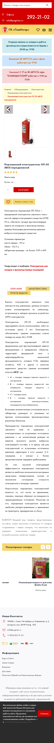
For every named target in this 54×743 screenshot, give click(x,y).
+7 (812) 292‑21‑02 (15, 635)
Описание (16, 288)
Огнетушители (37, 89)
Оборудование (21, 89)
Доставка (6, 671)
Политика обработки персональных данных (21, 675)
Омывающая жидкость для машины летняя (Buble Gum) (28, 583)
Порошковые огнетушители (20, 93)
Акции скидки (8, 662)
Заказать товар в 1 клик (24, 202)
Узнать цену (9, 177)
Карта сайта (8, 658)
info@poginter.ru (14, 630)
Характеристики (38, 288)
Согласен (44, 713)
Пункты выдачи (19, 293)
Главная (7, 89)
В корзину (24, 190)
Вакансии (6, 667)
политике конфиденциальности (18, 722)
